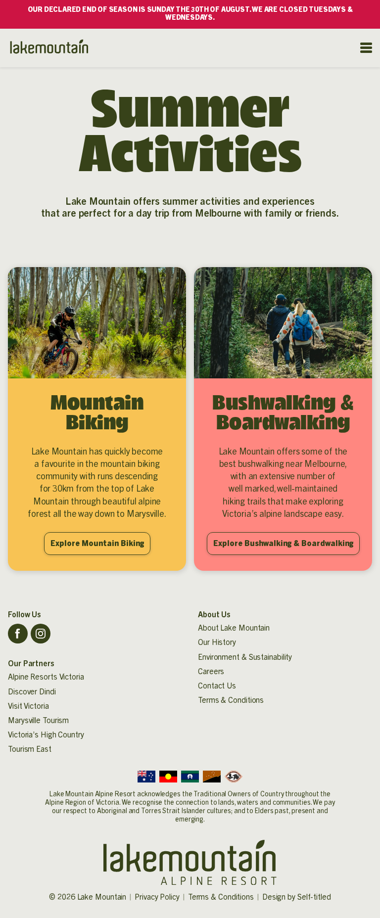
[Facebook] (18, 633)
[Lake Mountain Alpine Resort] (48, 48)
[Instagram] (40, 633)
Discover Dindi (32, 692)
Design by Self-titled (296, 897)
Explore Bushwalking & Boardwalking (283, 544)
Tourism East (29, 749)
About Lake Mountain (234, 628)
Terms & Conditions (231, 700)
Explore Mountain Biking (97, 544)
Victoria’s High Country (46, 735)
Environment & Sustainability (245, 657)
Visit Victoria (28, 706)
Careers (211, 672)
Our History (217, 642)
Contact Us (217, 686)
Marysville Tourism (38, 721)
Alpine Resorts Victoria (46, 677)
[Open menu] (366, 48)
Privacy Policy (157, 897)
